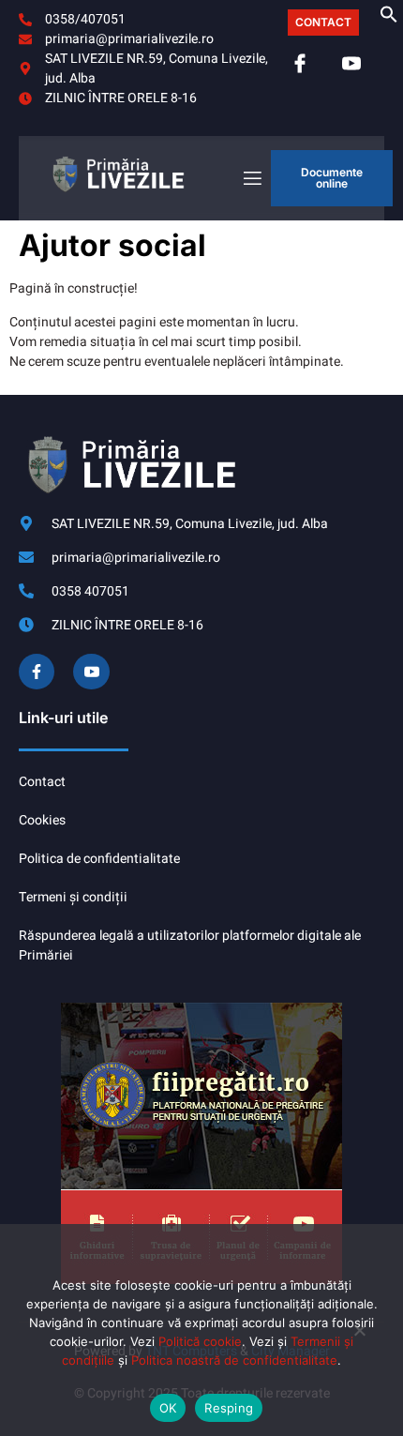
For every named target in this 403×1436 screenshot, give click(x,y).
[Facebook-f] (36, 671)
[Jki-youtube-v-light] (91, 671)
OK (168, 1407)
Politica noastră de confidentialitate (234, 1360)
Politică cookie (200, 1341)
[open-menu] (251, 178)
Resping (228, 1407)
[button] (389, 19)
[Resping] (359, 1337)
